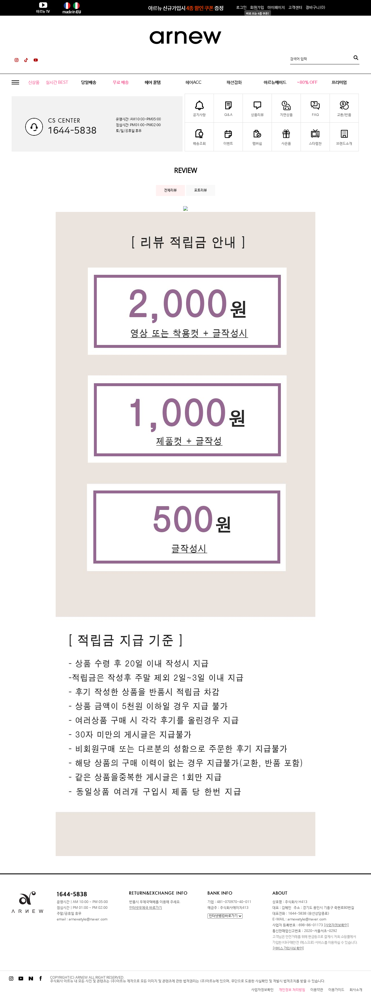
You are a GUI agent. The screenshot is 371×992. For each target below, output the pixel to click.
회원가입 (257, 8)
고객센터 (295, 8)
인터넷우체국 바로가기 (145, 908)
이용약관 (316, 990)
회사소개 (356, 990)
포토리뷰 (200, 190)
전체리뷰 (170, 190)
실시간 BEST (57, 82)
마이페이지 (276, 8)
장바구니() (315, 8)
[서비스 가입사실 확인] (288, 948)
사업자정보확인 (262, 990)
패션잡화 (234, 82)
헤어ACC (193, 82)
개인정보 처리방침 (292, 990)
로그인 (241, 8)
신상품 (33, 82)
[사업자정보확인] (336, 925)
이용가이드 (336, 990)
